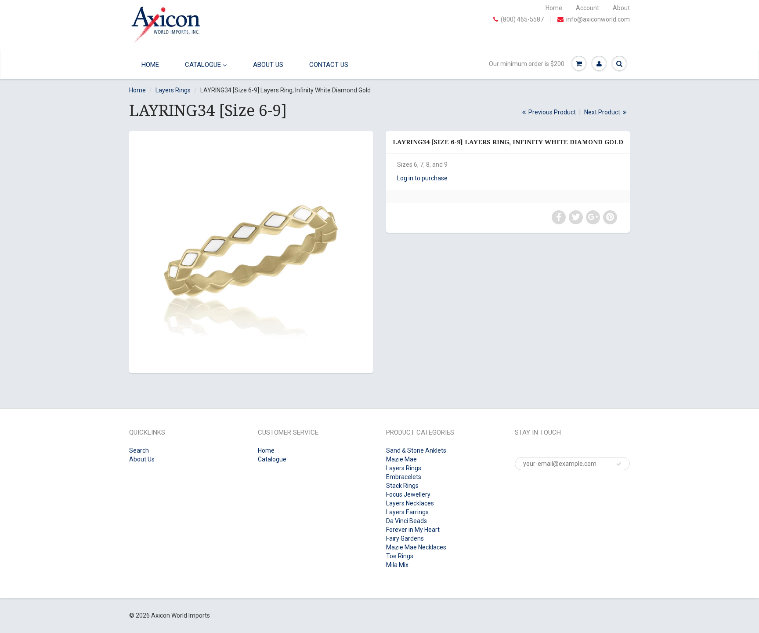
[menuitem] (148, 64)
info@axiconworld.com (598, 19)
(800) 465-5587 (522, 19)
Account (587, 7)
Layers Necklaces (410, 503)
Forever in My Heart (413, 529)
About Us (142, 459)
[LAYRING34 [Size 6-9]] (251, 251)
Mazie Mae (401, 459)
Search (139, 450)
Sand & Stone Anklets (416, 450)
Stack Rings (402, 485)
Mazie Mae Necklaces (416, 547)
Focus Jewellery (408, 494)
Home (554, 7)
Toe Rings (399, 556)
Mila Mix (397, 564)
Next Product (603, 112)
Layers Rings (173, 90)
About (621, 7)
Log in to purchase (422, 178)
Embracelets (403, 476)
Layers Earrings (407, 512)
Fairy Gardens (405, 538)
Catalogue (272, 459)
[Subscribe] (619, 464)
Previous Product (551, 112)
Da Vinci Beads (406, 520)
